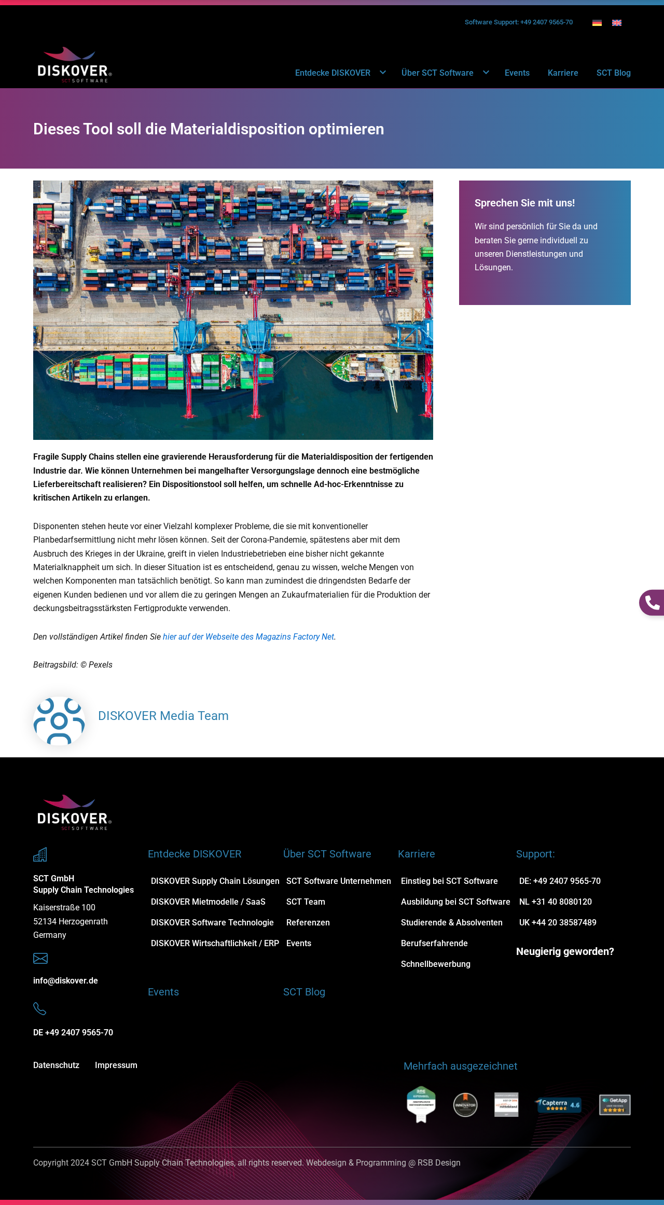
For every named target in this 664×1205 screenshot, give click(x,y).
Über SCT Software (438, 73)
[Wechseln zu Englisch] (617, 23)
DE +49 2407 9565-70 (73, 1032)
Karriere (563, 73)
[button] (376, 72)
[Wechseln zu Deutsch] (597, 23)
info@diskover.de (65, 981)
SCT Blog (614, 73)
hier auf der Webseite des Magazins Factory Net (248, 637)
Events (517, 73)
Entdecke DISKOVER (332, 73)
